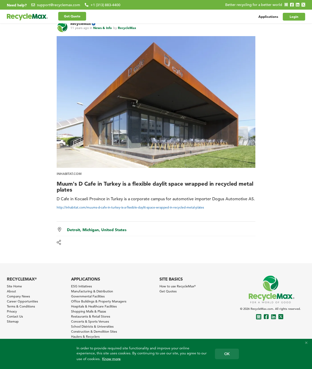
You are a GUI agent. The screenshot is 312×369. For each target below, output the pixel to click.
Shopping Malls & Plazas (88, 311)
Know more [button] (111, 359)
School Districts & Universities (92, 326)
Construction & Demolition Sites (94, 331)
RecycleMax (80, 23)
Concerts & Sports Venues (90, 321)
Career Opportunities (22, 301)
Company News (18, 296)
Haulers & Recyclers (85, 336)
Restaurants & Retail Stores (90, 316)
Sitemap (13, 321)
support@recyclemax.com (58, 5)
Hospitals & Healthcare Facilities (94, 306)
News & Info (102, 28)
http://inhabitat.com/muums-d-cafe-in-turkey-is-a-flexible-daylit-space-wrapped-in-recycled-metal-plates (130, 207)
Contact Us (15, 316)
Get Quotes (168, 291)
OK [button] (227, 354)
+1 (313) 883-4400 (105, 5)
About (11, 291)
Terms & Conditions (21, 306)
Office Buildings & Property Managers (98, 301)
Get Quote (72, 16)
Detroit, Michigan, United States (97, 229)
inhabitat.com (69, 174)
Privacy (12, 311)
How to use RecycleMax (177, 286)
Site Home (14, 286)
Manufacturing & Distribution (92, 291)
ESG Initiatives (81, 286)
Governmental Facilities (88, 296)
